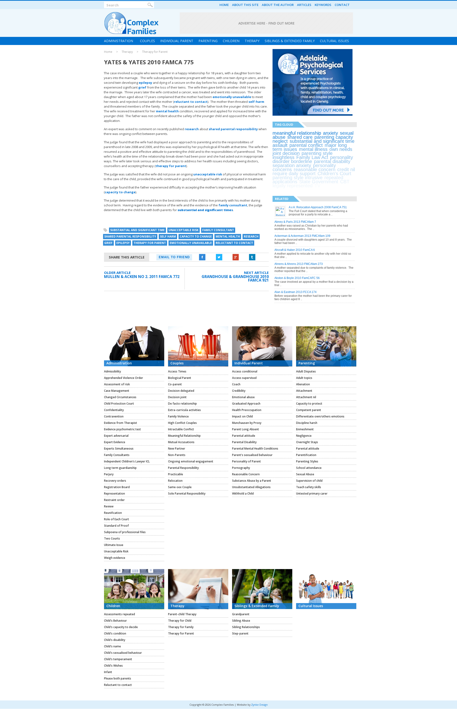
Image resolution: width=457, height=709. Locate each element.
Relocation (175, 481)
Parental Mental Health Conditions (255, 448)
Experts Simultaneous (119, 448)
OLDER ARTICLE (117, 272)
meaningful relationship (297, 133)
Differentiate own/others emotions (320, 416)
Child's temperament (118, 659)
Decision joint (177, 397)
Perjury (109, 474)
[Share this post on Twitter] (219, 257)
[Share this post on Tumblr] (252, 257)
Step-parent (240, 633)
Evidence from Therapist (120, 423)
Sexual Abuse (305, 474)
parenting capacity (333, 137)
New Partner (176, 448)
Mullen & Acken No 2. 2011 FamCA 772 (141, 276)
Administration (118, 41)
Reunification (113, 513)
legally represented (293, 185)
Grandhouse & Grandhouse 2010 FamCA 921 (235, 278)
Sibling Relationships (246, 627)
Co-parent (175, 384)
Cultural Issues (334, 41)
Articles (304, 4)
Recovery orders (115, 481)
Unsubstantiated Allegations (251, 487)
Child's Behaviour (115, 621)
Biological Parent (179, 378)
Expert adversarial (116, 436)
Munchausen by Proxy (246, 423)
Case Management (116, 391)
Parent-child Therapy (182, 614)
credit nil (346, 169)
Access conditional (244, 371)
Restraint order (114, 500)
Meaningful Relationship (184, 436)
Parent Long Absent (245, 429)
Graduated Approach (246, 404)
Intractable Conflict (181, 429)
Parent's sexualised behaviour (252, 455)
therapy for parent (170, 166)
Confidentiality (114, 410)
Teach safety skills (308, 487)
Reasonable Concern (246, 474)
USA (327, 185)
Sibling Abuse (241, 621)
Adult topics (304, 378)
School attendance (309, 468)
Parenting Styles (307, 461)
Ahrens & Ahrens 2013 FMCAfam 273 (298, 264)
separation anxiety (292, 165)
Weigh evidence (114, 558)
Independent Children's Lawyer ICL (127, 461)
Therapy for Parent (155, 51)
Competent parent (308, 410)
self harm (168, 236)
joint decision (286, 153)
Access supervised (244, 378)
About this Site (245, 4)
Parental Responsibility (183, 468)
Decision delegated (181, 391)
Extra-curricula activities (184, 410)
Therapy (252, 41)
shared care (300, 137)
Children (231, 41)
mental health (167, 111)
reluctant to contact (191, 101)
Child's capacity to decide (121, 627)
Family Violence (178, 416)
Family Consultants (116, 455)
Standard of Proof (116, 526)
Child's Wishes (113, 666)
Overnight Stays (307, 442)
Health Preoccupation (246, 410)
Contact (342, 4)
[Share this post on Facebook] (202, 257)
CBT (344, 181)
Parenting (208, 41)
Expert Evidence (114, 442)
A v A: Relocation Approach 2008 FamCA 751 (318, 207)
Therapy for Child (179, 621)
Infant (108, 672)
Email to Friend (174, 257)
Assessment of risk (117, 384)
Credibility (238, 391)
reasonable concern (314, 169)
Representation (114, 493)
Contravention (114, 416)
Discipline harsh (306, 423)
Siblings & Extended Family (290, 41)
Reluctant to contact (118, 685)
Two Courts (112, 538)
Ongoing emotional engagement (190, 461)
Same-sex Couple (180, 487)
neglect (280, 141)
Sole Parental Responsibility (186, 493)
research (192, 129)
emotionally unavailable (232, 97)
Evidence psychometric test (122, 429)
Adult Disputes (306, 371)
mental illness (313, 149)
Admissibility (112, 371)
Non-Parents (176, 455)
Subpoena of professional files (125, 532)
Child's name (112, 646)
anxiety (330, 133)
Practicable (175, 474)
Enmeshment (305, 429)
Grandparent (240, 614)
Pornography (241, 468)
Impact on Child (242, 416)
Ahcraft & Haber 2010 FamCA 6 (294, 250)
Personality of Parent (246, 461)
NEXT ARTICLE (256, 272)
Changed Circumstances (120, 397)
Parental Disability (244, 442)
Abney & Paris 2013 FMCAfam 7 (295, 221)
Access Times (177, 371)
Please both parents (117, 678)
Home (224, 4)
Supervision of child (309, 481)
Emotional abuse (243, 397)
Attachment (304, 391)
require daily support (294, 173)
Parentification (306, 455)
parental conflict (306, 145)
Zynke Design (259, 704)
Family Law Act (312, 157)
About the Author (278, 4)
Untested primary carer (312, 493)
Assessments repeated (119, 614)
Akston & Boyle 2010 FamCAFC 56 (297, 278)
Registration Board (117, 487)
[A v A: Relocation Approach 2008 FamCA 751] (280, 215)
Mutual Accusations (181, 442)
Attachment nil (306, 397)
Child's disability (114, 640)
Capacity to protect (309, 404)
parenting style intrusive (298, 177)
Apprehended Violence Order (123, 378)
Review (109, 506)
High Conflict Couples (182, 423)
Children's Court (334, 173)
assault (280, 145)
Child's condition (115, 633)
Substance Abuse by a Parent (251, 481)
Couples (147, 41)
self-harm (256, 101)
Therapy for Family (181, 627)
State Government (318, 181)
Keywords (323, 4)
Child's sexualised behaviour (123, 653)
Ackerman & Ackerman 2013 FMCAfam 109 (302, 236)
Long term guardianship (120, 468)
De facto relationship (182, 404)
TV (317, 185)
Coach (236, 384)
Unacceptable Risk (116, 551)
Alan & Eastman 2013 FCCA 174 (295, 292)
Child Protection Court (119, 404)
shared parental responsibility (233, 129)
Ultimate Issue (113, 545)
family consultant (233, 205)
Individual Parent (176, 41)
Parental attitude (243, 436)
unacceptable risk (207, 174)
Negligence (304, 436)
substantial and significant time (137, 230)
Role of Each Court (116, 519)
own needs (340, 149)
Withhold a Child (243, 493)
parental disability (332, 161)
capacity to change (120, 192)
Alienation (303, 384)
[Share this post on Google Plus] (235, 257)
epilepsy (145, 82)
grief (142, 87)
